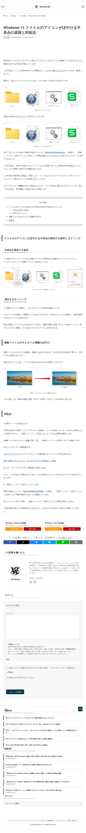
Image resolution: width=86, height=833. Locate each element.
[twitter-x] (34, 582)
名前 (7, 659)
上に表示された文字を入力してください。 (21, 677)
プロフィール (60, 820)
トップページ (14, 820)
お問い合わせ (71, 820)
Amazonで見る (14, 529)
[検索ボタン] (83, 6)
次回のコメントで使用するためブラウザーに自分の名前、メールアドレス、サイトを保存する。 (42, 668)
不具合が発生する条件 (21, 210)
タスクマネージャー (11, 454)
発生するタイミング (20, 213)
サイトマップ (25, 820)
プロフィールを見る (36, 578)
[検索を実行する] (80, 709)
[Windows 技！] (43, 6)
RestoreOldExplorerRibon (55, 152)
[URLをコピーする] (76, 542)
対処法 (11, 220)
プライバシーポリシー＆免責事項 (43, 820)
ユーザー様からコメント (55, 70)
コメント (57, 155)
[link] (30, 582)
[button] (9, 542)
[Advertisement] (43, 45)
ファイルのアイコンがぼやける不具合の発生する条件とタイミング (36, 207)
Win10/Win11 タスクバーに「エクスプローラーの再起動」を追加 (29, 460)
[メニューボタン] (2, 6)
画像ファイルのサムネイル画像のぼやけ (25, 216)
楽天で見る (32, 529)
